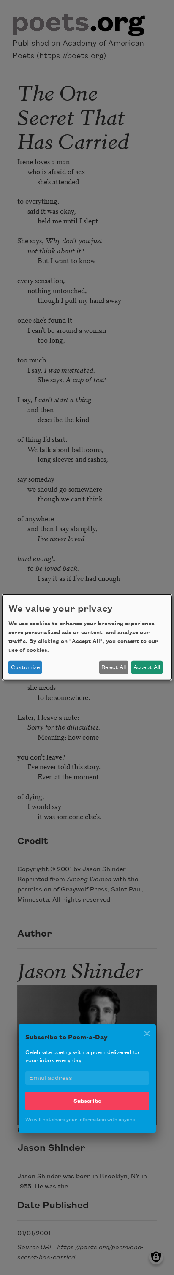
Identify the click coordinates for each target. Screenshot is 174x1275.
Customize (25, 667)
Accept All (146, 667)
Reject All (113, 667)
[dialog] (87, 637)
